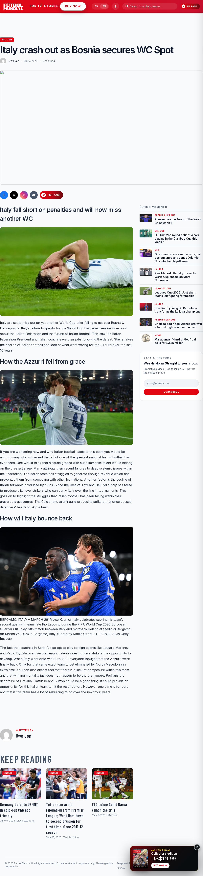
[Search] (126, 6)
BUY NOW (73, 6)
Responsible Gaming (129, 863)
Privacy (121, 867)
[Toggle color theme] (115, 6)
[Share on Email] (34, 195)
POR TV (36, 6)
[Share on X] (14, 195)
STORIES (51, 6)
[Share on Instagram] (24, 195)
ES (96, 6)
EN (104, 6)
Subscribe (171, 391)
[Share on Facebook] (4, 195)
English (7, 39)
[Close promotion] (197, 847)
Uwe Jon (14, 60)
